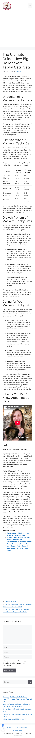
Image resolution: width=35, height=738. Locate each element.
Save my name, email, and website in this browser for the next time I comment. (17, 663)
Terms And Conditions (21, 727)
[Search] (30, 682)
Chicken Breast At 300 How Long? (14, 719)
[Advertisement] (17, 30)
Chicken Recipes (10, 601)
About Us (10, 727)
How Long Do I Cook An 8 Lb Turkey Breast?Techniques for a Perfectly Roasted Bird (17, 699)
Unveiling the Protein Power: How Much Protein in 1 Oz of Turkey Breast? (19, 548)
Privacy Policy (17, 730)
